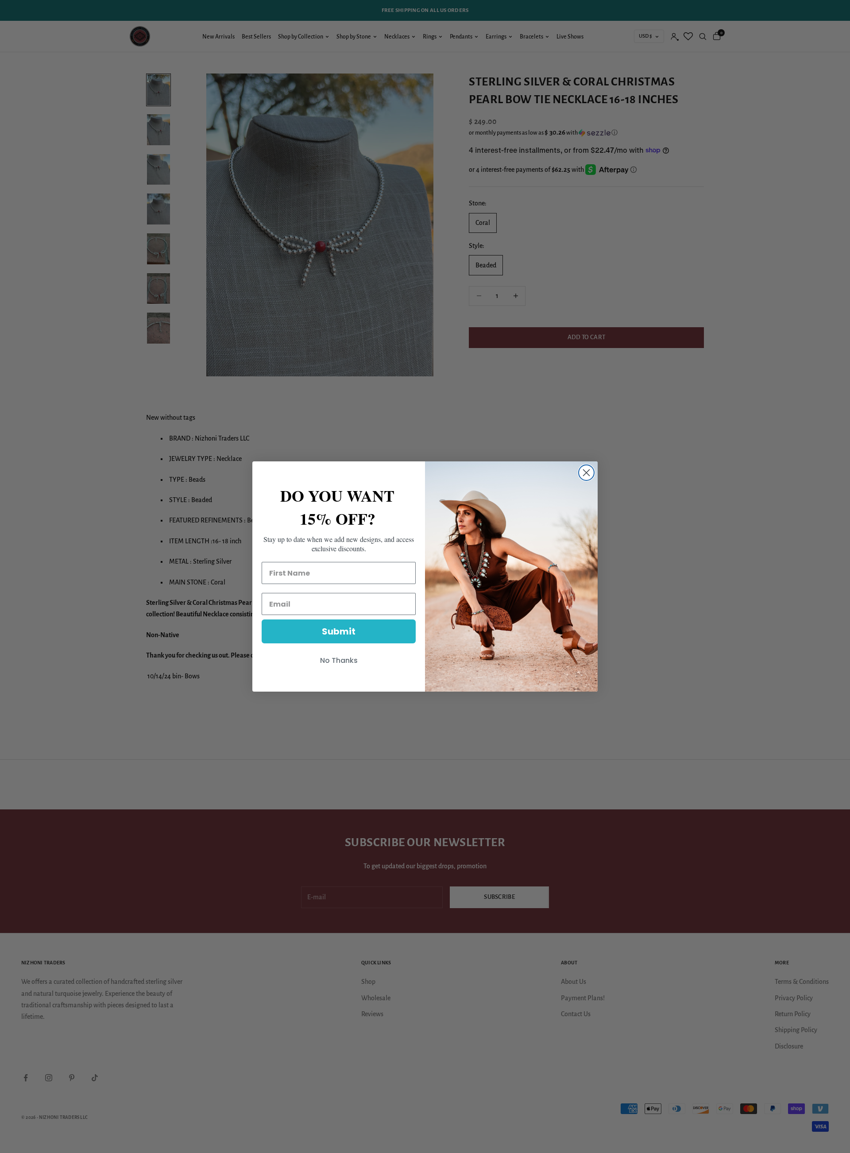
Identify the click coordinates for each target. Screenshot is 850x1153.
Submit (338, 631)
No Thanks (339, 660)
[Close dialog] (586, 472)
